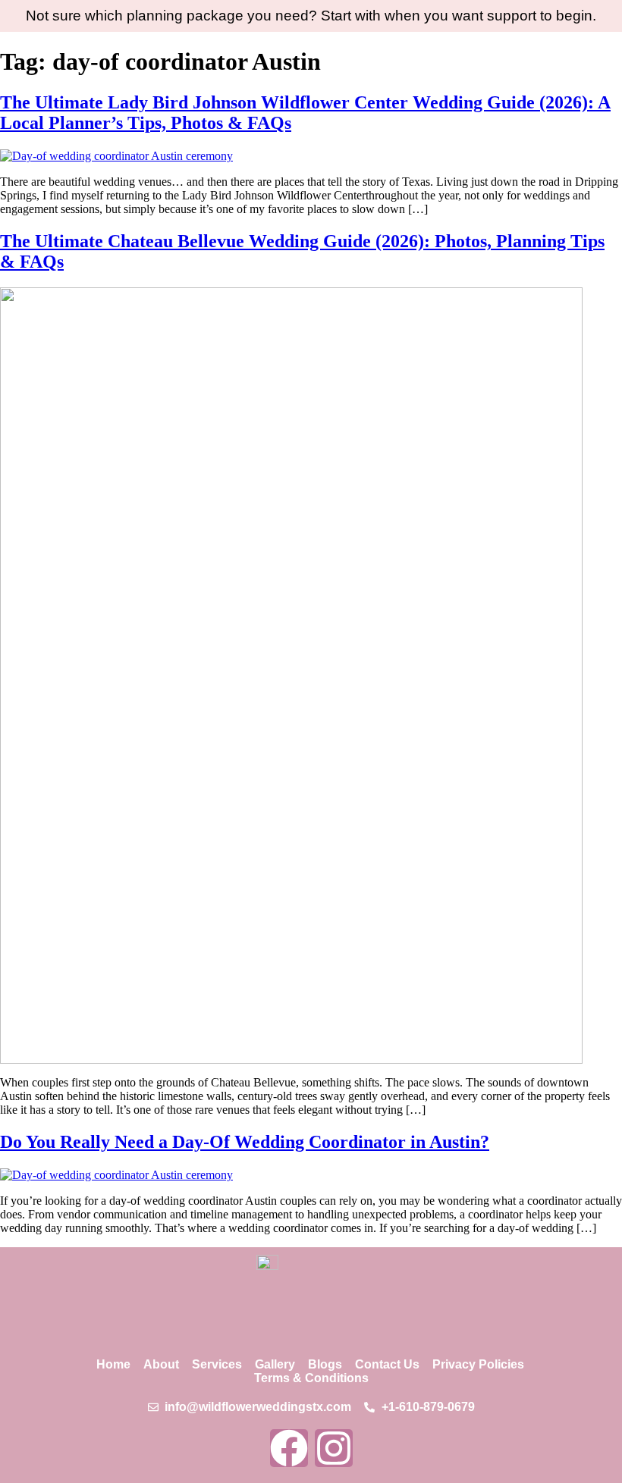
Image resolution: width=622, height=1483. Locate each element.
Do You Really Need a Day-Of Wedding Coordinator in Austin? (244, 1142)
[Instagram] (334, 1448)
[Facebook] (289, 1448)
